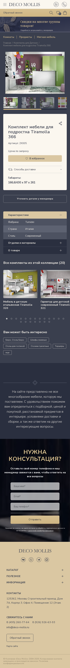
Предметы (25, 37)
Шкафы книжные (38, 340)
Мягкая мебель (46, 37)
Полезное (14, 576)
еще (7, 352)
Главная (7, 43)
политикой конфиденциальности (40, 531)
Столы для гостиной (15, 346)
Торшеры (59, 346)
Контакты (14, 593)
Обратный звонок (20, 637)
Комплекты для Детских (26, 43)
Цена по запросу (18, 151)
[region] (35, 102)
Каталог (13, 570)
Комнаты (8, 37)
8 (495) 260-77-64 (18, 622)
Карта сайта (12, 646)
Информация (16, 582)
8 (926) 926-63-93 (43, 622)
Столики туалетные (40, 346)
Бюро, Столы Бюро (15, 340)
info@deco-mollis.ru (18, 627)
